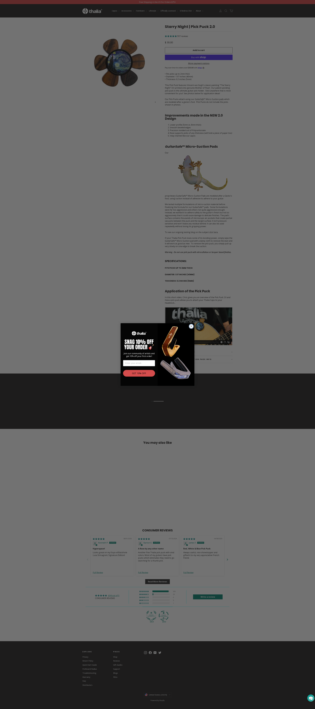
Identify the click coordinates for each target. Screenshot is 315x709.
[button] (310, 698)
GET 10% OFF (139, 373)
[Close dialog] (191, 326)
